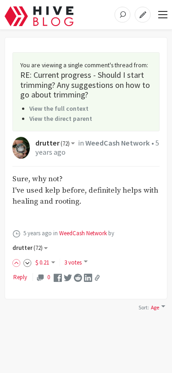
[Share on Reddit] (78, 277)
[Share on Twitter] (68, 277)
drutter (52, 143)
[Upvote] (17, 262)
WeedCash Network (117, 143)
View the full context (59, 108)
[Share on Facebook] (58, 277)
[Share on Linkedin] (88, 277)
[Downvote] (27, 262)
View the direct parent (60, 118)
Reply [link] (20, 277)
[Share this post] (97, 278)
